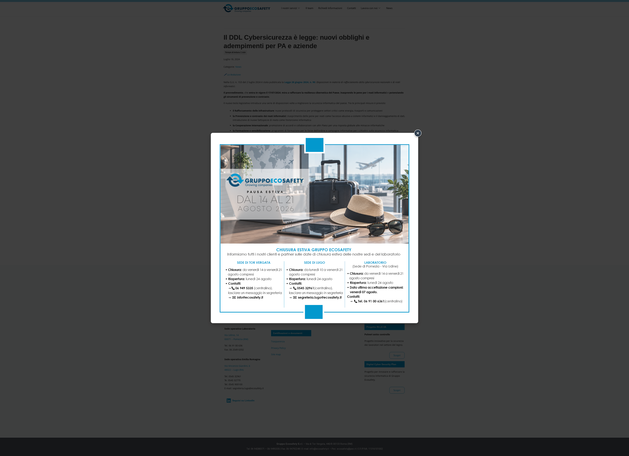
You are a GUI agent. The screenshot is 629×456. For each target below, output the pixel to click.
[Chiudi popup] (417, 133)
